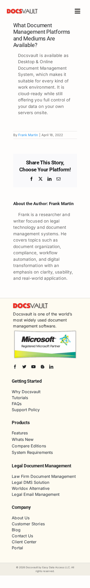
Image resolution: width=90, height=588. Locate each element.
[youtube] (33, 367)
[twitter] (24, 367)
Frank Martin (28, 135)
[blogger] (42, 367)
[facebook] (15, 367)
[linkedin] (51, 367)
